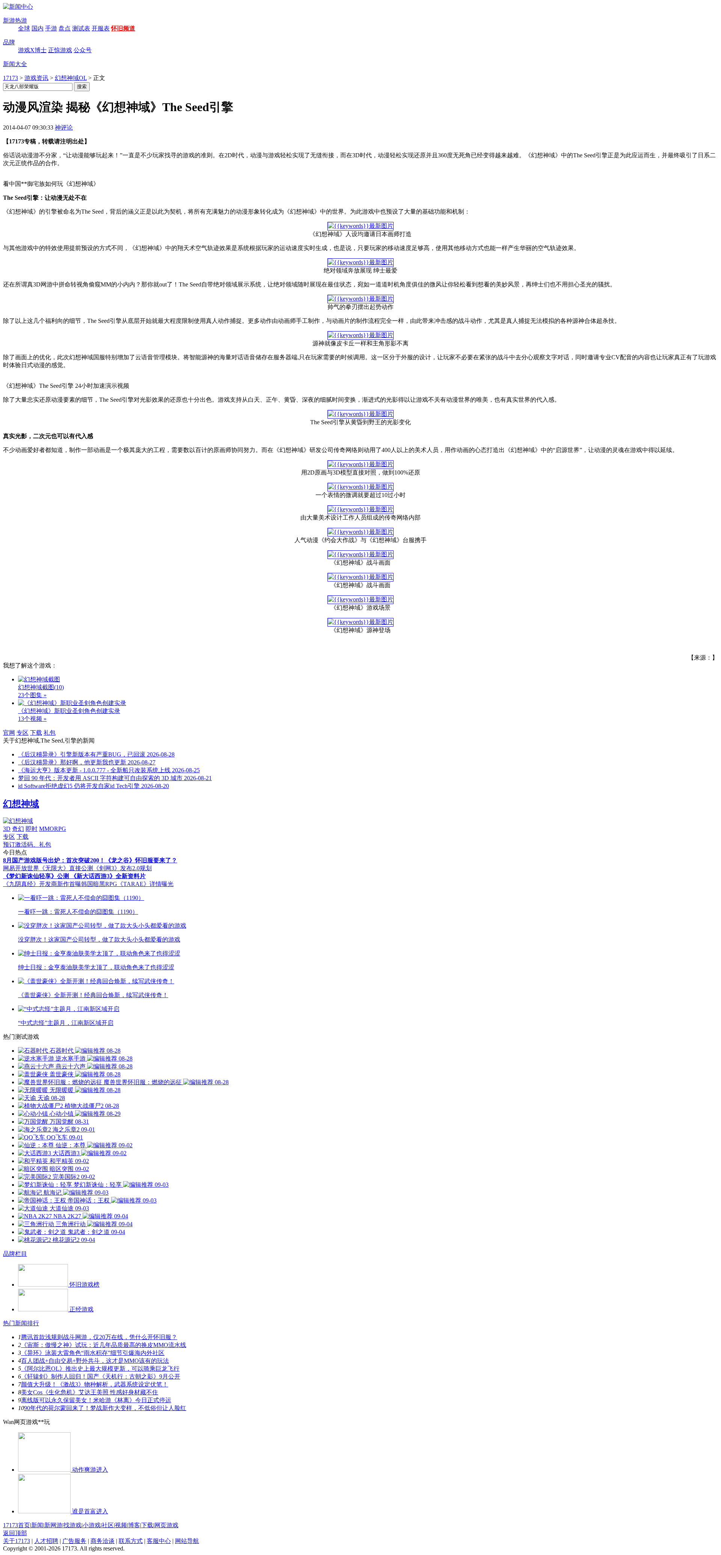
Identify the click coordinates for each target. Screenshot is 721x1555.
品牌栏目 (15, 1254)
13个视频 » (32, 719)
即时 (32, 829)
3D (7, 829)
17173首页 (16, 1525)
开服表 (101, 28)
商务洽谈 (103, 1541)
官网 (9, 732)
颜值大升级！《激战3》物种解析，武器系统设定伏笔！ (94, 1384)
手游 (51, 28)
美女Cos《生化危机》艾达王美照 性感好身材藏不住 (89, 1392)
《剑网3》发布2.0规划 (122, 868)
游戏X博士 (32, 50)
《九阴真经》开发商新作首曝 (42, 884)
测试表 (81, 28)
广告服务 (74, 1541)
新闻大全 (15, 64)
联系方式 (131, 1541)
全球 (24, 28)
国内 (38, 28)
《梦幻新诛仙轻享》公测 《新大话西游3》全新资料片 (74, 876)
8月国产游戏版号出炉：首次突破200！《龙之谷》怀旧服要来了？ (90, 860)
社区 (108, 1525)
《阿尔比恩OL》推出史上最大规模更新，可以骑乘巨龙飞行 (100, 1368)
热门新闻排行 (21, 1323)
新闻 (37, 1525)
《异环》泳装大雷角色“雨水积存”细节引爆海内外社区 (92, 1353)
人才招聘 (46, 1541)
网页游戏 (166, 1525)
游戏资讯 (36, 78)
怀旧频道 (123, 28)
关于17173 (16, 1541)
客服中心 (159, 1541)
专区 (23, 732)
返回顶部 (15, 1533)
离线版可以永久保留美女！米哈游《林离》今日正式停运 (96, 1400)
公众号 (83, 50)
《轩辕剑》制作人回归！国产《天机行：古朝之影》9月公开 (100, 1376)
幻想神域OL (71, 78)
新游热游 (15, 20)
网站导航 (187, 1541)
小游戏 (92, 1525)
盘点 (65, 28)
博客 (134, 1525)
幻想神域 (21, 804)
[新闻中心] (18, 6)
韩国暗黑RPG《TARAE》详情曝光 (127, 884)
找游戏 (72, 1525)
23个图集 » (32, 695)
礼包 (50, 732)
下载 (36, 732)
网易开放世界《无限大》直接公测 (48, 868)
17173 (10, 78)
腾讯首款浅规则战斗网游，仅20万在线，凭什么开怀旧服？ (99, 1337)
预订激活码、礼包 (27, 844)
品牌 (9, 42)
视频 (121, 1525)
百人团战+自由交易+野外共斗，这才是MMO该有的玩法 (95, 1361)
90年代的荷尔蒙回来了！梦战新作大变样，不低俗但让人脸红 (105, 1408)
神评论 (64, 127)
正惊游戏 (60, 50)
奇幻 (18, 829)
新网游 (53, 1525)
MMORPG (52, 829)
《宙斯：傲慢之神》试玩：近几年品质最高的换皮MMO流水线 (103, 1345)
